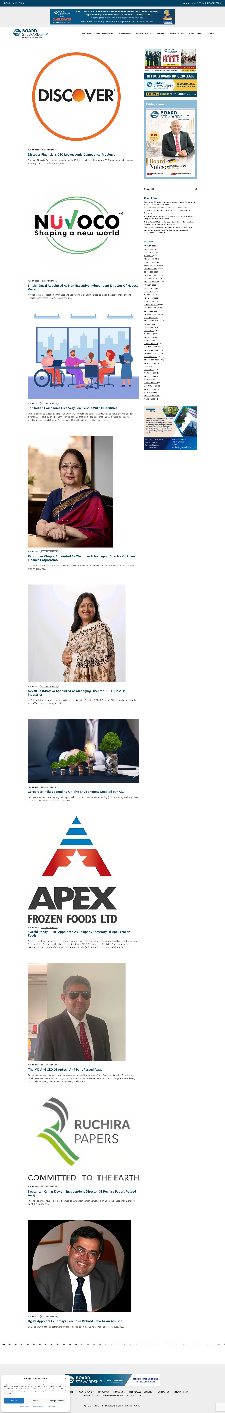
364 (123, 1344)
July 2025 (148, 288)
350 (39, 1344)
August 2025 (150, 285)
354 (63, 1344)
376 (194, 1344)
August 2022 (150, 389)
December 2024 (151, 311)
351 (45, 1344)
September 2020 (151, 396)
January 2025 (150, 308)
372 (171, 1344)
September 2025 (151, 282)
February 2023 (151, 383)
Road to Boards (85, 1392)
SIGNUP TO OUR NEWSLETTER (205, 3)
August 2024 (150, 324)
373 (177, 1344)
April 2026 (149, 259)
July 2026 (148, 249)
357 (81, 1344)
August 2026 (150, 246)
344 (3, 1344)
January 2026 (150, 269)
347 (21, 1344)
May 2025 (148, 295)
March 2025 (149, 301)
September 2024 (151, 321)
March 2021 (149, 392)
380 (218, 1344)
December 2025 (151, 272)
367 (141, 1344)
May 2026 (148, 256)
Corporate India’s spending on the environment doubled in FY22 (76, 791)
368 (147, 1344)
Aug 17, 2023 (33, 150)
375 (188, 1344)
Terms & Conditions (113, 1395)
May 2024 (148, 334)
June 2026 (149, 252)
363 (117, 1344)
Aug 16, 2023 (33, 403)
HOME (7, 3)
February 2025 (151, 304)
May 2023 (148, 373)
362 (111, 1344)
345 (9, 1344)
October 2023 (150, 357)
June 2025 (149, 291)
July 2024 (148, 327)
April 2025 (149, 298)
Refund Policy (91, 1395)
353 (57, 1344)
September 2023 (151, 360)
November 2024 (151, 314)
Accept (14, 1400)
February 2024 (151, 344)
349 (33, 1344)
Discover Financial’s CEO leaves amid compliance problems (71, 154)
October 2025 (150, 278)
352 (51, 1344)
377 (200, 1344)
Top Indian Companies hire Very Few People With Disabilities (72, 408)
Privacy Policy (38, 1406)
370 (159, 1344)
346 (15, 1344)
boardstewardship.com (122, 1405)
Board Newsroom (49, 150)
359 (93, 1344)
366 (135, 1344)
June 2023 (149, 370)
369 (153, 1344)
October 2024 (150, 318)
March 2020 (149, 399)
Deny (35, 1400)
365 (129, 1344)
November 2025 (151, 275)
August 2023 (150, 363)
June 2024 (149, 331)
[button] (66, 1378)
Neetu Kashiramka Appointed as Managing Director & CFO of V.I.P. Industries (77, 692)
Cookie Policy (24, 1406)
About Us (51, 1406)
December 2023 (151, 350)
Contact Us (163, 1392)
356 (75, 1344)
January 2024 (150, 347)
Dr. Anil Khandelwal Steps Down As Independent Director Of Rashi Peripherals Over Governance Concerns (167, 210)
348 (27, 1344)
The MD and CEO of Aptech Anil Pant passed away (65, 1069)
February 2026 (151, 265)
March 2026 (149, 262)
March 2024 (149, 340)
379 (212, 1344)
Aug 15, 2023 (33, 1316)
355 (69, 1344)
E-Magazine (118, 1392)
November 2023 (151, 353)
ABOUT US (18, 3)
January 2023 (150, 386)
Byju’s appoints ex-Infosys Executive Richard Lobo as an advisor (75, 1321)
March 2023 (149, 379)
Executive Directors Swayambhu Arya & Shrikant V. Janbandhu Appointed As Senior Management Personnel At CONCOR (168, 230)
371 (165, 1344)
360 (99, 1344)
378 (206, 1344)
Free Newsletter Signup (141, 1392)
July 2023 (148, 366)
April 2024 (149, 337)
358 (87, 1344)
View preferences (57, 1400)
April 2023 (149, 376)
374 (183, 1344)
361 (105, 1344)
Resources (103, 1392)
